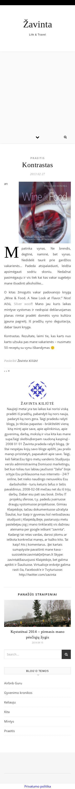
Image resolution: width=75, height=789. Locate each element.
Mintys (9, 721)
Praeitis (37, 158)
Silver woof (23, 304)
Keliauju (10, 702)
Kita (7, 712)
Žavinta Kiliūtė (28, 361)
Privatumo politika (37, 786)
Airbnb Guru (13, 683)
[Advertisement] (37, 91)
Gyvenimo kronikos (18, 693)
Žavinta (37, 24)
